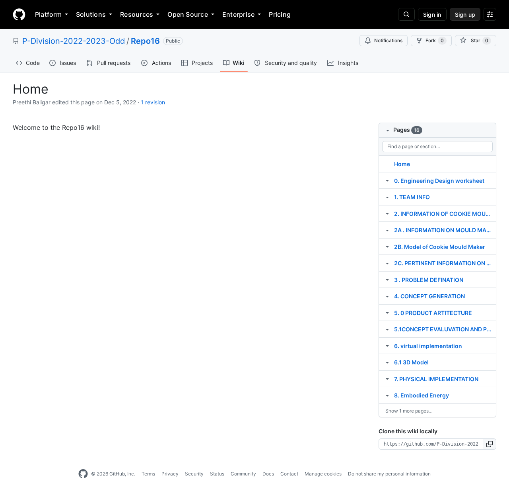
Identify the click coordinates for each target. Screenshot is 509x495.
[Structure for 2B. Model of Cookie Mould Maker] (387, 246)
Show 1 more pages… (409, 411)
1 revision (153, 102)
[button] (489, 444)
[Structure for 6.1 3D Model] (387, 362)
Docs (268, 474)
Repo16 (145, 41)
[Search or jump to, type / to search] (406, 14)
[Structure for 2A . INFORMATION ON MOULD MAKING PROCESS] (387, 229)
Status (217, 474)
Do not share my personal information (389, 474)
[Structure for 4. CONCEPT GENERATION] (387, 296)
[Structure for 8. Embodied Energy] (387, 395)
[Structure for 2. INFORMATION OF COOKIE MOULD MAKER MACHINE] (387, 213)
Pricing (280, 14)
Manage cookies (323, 474)
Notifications (388, 40)
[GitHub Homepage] (83, 474)
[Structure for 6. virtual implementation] (387, 345)
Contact (289, 474)
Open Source (187, 14)
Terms (148, 474)
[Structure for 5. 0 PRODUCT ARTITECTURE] (387, 312)
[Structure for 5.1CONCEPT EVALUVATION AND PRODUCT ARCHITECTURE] (387, 329)
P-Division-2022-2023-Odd (73, 41)
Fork (434, 40)
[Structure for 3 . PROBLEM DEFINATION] (387, 279)
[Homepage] (19, 14)
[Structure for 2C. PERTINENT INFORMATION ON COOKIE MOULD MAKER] (387, 262)
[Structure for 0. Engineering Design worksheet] (387, 180)
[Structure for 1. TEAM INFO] (387, 196)
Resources (136, 14)
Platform (48, 14)
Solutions (91, 14)
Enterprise (238, 14)
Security (194, 474)
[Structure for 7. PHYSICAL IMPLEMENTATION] (387, 378)
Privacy (170, 474)
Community (243, 474)
